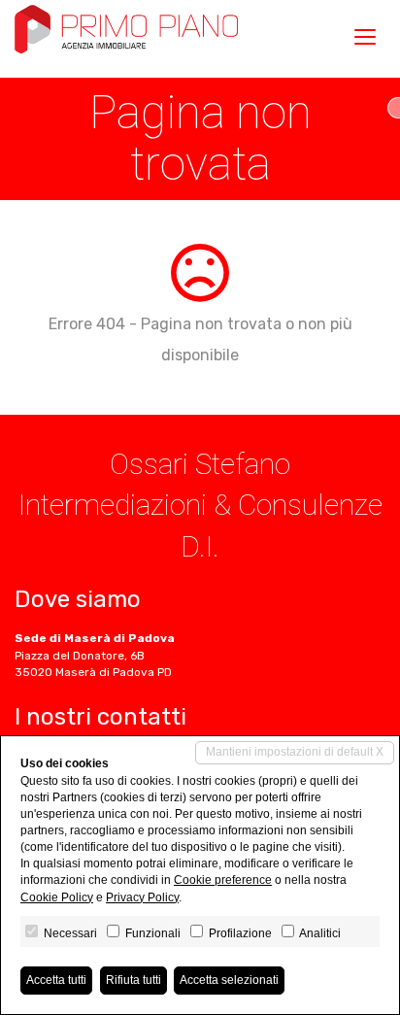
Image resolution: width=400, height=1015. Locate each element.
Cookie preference (223, 880)
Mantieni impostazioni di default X (294, 752)
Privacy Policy (142, 897)
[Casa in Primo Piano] (126, 29)
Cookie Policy (56, 897)
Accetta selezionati (229, 980)
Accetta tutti (56, 980)
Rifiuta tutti (133, 980)
